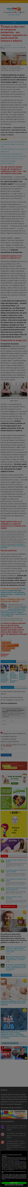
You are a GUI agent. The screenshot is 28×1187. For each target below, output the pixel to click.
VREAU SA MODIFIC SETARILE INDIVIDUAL (14, 1184)
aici (7, 1166)
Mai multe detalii (16, 1160)
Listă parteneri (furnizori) (6, 1180)
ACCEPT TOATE (14, 1182)
